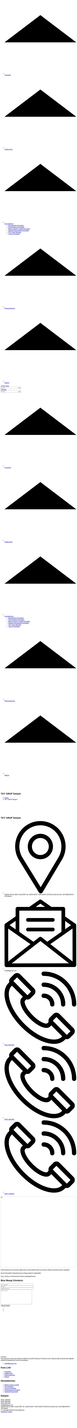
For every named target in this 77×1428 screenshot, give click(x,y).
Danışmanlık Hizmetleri (16, 225)
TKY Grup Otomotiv (14, 232)
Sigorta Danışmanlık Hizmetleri (18, 230)
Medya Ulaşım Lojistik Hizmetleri (19, 229)
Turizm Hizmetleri (14, 234)
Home (7, 798)
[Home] (3, 389)
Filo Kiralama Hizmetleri (16, 227)
